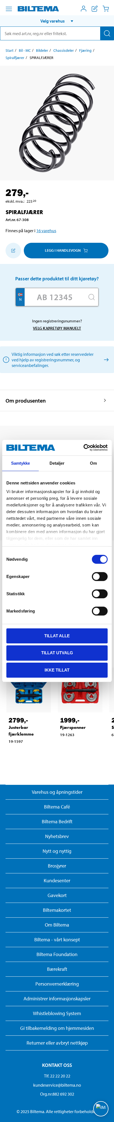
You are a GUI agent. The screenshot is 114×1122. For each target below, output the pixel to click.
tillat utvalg (57, 652)
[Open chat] (101, 1109)
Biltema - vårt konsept (57, 939)
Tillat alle (57, 635)
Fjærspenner (73, 727)
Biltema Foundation (57, 954)
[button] (57, 20)
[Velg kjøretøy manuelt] (105, 359)
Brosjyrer (57, 866)
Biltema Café (57, 806)
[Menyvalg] (9, 9)
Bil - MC (25, 50)
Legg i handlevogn (63, 250)
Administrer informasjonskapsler (57, 998)
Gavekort (57, 895)
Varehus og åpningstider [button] (57, 792)
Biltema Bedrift (57, 821)
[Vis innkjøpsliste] (94, 8)
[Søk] (107, 33)
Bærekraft (57, 969)
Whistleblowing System (57, 1013)
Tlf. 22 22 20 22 (57, 1076)
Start (10, 50)
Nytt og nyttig (57, 851)
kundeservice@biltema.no (57, 1085)
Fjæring (85, 50)
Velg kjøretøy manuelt (57, 328)
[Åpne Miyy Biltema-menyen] (83, 8)
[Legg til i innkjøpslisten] (13, 250)
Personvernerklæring (57, 984)
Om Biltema (57, 925)
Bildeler (42, 50)
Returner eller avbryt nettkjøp (57, 1043)
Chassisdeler (63, 50)
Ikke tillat (57, 670)
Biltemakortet (57, 910)
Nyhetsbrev (57, 836)
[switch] (100, 576)
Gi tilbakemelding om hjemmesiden (57, 1028)
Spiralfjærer (15, 57)
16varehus (46, 230)
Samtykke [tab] (20, 462)
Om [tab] (93, 462)
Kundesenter (57, 880)
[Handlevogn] (105, 8)
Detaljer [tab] (57, 462)
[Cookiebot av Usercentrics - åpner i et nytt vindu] (83, 447)
